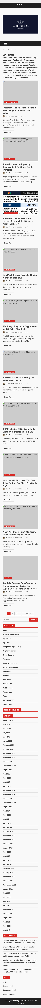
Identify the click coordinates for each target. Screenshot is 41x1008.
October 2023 (8, 844)
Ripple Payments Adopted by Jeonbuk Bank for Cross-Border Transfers (20, 149)
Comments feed (9, 990)
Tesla (5, 696)
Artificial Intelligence (11, 634)
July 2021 (6, 922)
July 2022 (6, 893)
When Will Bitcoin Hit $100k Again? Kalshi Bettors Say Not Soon (20, 517)
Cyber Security (8, 655)
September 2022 (9, 885)
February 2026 (8, 745)
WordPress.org (9, 994)
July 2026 (6, 725)
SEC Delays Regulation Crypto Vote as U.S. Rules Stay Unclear (20, 311)
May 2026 (6, 733)
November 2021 (9, 910)
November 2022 (9, 877)
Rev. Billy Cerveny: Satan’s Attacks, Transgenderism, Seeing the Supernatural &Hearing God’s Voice (20, 568)
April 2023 (7, 860)
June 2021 (7, 926)
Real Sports (7, 684)
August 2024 (8, 807)
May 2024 (6, 819)
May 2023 (6, 856)
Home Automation (10, 663)
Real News (14, 102)
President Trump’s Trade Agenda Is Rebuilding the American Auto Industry (20, 93)
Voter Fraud (7, 704)
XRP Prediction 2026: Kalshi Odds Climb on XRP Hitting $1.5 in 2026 (20, 414)
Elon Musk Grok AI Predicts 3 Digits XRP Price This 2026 (20, 260)
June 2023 (7, 852)
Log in (5, 982)
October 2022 (8, 881)
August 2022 (8, 889)
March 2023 (7, 864)
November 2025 (9, 757)
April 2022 (7, 905)
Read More (8, 132)
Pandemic (7, 671)
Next (31, 614)
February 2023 (8, 868)
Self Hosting (8, 688)
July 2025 (6, 774)
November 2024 (9, 794)
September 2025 (9, 766)
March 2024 (7, 827)
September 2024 (9, 803)
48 (27, 614)
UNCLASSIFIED (8, 700)
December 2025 (9, 753)
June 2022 (7, 897)
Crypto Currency (10, 159)
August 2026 (8, 720)
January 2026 (8, 749)
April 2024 (7, 823)
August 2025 (8, 770)
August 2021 (8, 918)
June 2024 (7, 815)
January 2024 (8, 831)
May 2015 (6, 930)
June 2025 (7, 778)
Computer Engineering (12, 647)
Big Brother (7, 639)
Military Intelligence (10, 667)
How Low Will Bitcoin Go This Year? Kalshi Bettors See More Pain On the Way (20, 465)
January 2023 (8, 873)
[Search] (35, 43)
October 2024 (8, 799)
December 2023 (9, 836)
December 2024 (9, 790)
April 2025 (7, 786)
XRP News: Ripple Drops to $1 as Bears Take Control (20, 363)
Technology (7, 692)
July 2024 (6, 811)
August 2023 (8, 848)
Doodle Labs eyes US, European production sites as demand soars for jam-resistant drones (20, 962)
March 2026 (7, 741)
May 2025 (6, 782)
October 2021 (8, 914)
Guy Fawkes (10, 116)
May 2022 (6, 901)
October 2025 (8, 762)
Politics (7, 102)
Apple (5, 630)
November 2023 (9, 840)
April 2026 (7, 737)
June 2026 (7, 729)
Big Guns (6, 643)
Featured (6, 659)
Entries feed (8, 986)
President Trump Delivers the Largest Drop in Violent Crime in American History (20, 203)
